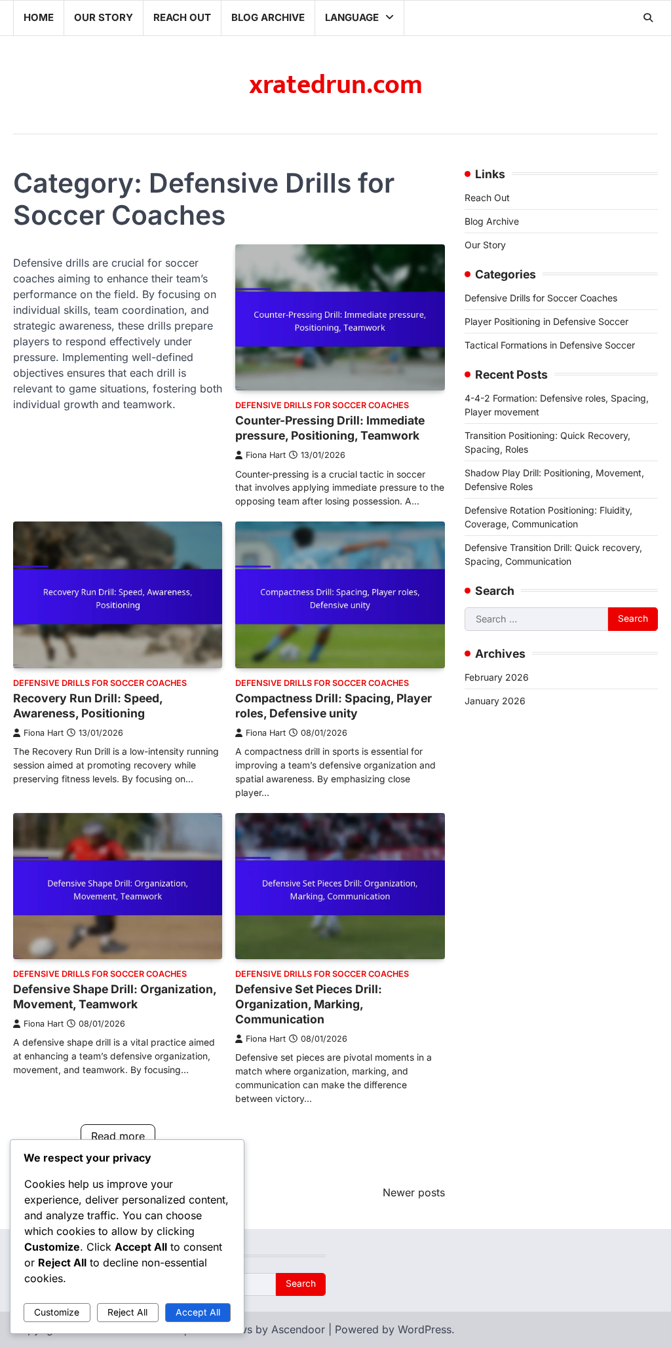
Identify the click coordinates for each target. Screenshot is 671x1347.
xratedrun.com (336, 85)
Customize (56, 1312)
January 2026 (495, 700)
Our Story (103, 17)
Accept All (198, 1312)
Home (39, 17)
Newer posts (414, 1192)
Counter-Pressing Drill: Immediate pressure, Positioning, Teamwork (330, 427)
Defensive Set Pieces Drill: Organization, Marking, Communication (308, 1004)
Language (352, 17)
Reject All (127, 1312)
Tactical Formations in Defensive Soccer (550, 345)
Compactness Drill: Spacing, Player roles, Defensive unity (333, 705)
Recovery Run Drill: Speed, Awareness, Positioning (88, 705)
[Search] (648, 18)
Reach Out (182, 17)
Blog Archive (268, 17)
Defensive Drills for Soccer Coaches (322, 405)
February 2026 (497, 677)
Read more (118, 1136)
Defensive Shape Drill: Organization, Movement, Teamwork (114, 996)
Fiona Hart (266, 455)
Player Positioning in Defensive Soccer (546, 321)
